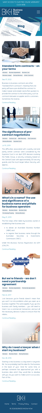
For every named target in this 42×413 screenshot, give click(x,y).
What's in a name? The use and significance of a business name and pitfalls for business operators (19, 202)
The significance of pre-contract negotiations (17, 133)
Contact (34, 404)
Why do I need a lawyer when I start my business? (21, 349)
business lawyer (7, 75)
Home (7, 404)
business (5, 72)
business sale (22, 210)
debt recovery (22, 138)
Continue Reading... (9, 102)
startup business (17, 75)
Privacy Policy (23, 404)
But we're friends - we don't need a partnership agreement (19, 281)
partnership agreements (28, 288)
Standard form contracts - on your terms (21, 68)
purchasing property (8, 213)
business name (13, 210)
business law (25, 72)
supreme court (18, 141)
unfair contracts (28, 75)
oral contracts (32, 138)
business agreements (14, 72)
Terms (14, 404)
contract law (12, 138)
